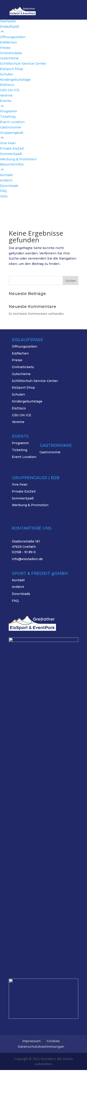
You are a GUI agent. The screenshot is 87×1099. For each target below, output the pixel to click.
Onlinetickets (23, 367)
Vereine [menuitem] (6, 95)
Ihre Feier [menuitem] (8, 143)
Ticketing (19, 450)
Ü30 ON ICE (21, 415)
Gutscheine (21, 374)
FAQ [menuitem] (3, 191)
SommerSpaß (23, 498)
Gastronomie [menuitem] (10, 127)
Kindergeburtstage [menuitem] (15, 80)
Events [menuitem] (5, 101)
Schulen (18, 394)
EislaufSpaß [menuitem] (9, 27)
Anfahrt (18, 587)
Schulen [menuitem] (6, 74)
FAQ (15, 601)
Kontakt (18, 580)
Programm (20, 443)
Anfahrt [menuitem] (6, 180)
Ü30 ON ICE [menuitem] (9, 90)
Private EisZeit (24, 491)
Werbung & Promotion (30, 505)
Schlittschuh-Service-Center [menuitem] (23, 64)
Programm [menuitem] (8, 111)
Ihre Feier (20, 484)
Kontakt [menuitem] (6, 175)
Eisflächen (20, 353)
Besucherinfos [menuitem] (12, 164)
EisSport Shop (23, 388)
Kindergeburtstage (27, 401)
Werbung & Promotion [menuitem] (18, 159)
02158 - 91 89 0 (24, 552)
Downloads (21, 594)
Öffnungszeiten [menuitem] (12, 37)
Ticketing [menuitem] (7, 117)
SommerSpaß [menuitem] (11, 154)
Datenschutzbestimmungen (41, 1047)
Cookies (53, 1041)
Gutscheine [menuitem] (9, 58)
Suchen (70, 280)
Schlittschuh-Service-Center (35, 381)
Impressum (31, 1041)
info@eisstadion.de (27, 559)
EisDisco (19, 408)
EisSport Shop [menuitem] (11, 69)
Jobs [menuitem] (4, 196)
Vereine (18, 422)
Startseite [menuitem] (8, 21)
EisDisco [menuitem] (7, 85)
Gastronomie (49, 452)
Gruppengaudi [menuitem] (11, 133)
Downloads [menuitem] (9, 186)
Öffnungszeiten (24, 346)
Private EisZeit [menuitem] (12, 148)
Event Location (24, 457)
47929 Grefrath (24, 547)
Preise (17, 360)
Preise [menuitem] (5, 48)
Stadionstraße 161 (26, 541)
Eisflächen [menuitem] (8, 42)
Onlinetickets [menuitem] (11, 53)
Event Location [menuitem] (12, 122)
